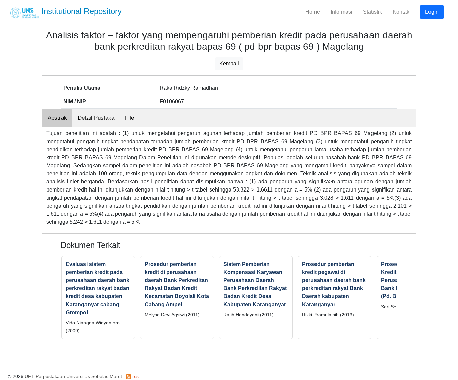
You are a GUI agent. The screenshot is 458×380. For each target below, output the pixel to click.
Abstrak (57, 118)
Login (432, 12)
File (129, 118)
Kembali (229, 63)
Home (312, 12)
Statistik (372, 12)
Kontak (401, 12)
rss (135, 376)
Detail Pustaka (96, 118)
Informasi (341, 12)
